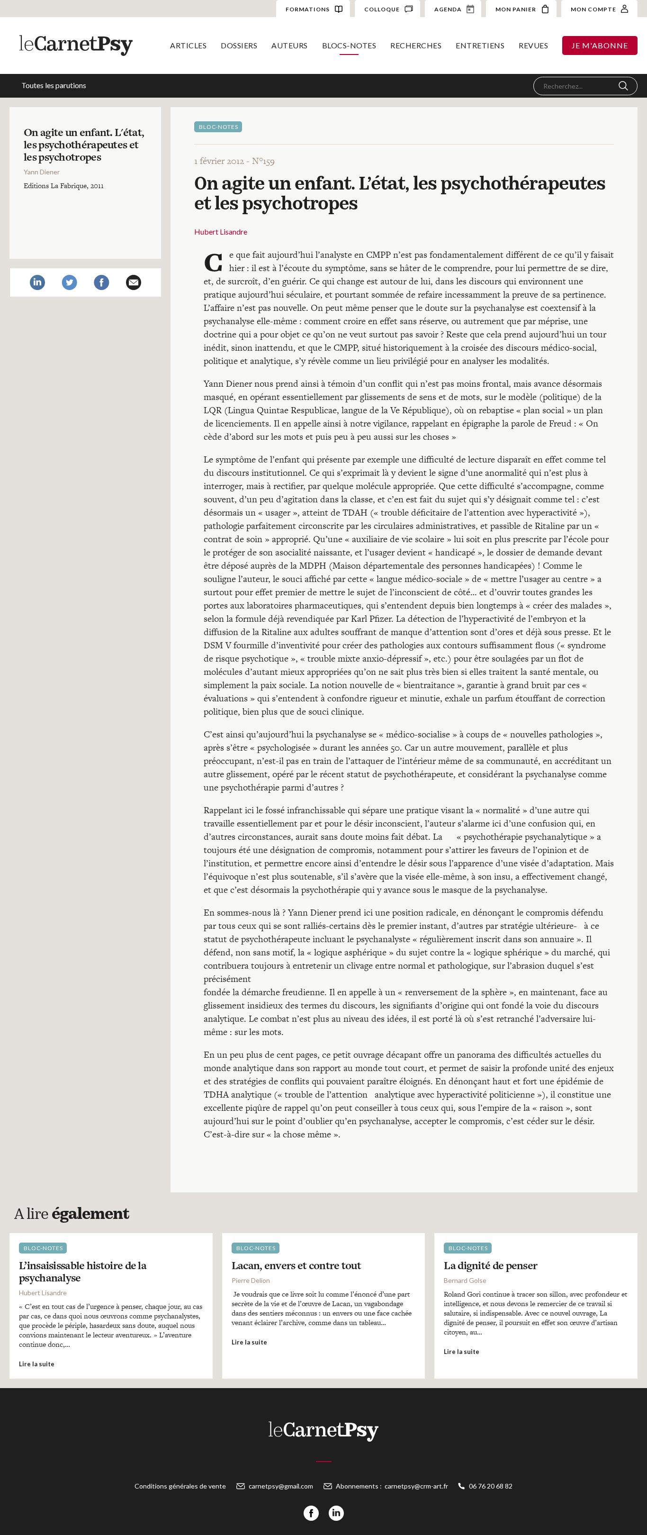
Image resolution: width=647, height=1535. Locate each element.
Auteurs (289, 45)
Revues (533, 45)
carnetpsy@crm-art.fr (416, 1486)
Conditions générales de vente (180, 1486)
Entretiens (480, 45)
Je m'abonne (600, 45)
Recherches (415, 45)
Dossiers (239, 45)
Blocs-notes (349, 45)
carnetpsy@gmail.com (281, 1486)
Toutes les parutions (53, 85)
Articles (188, 45)
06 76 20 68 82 (490, 1486)
